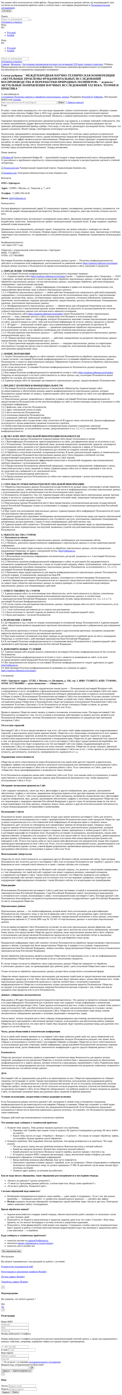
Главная (5, 64)
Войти (61, 102)
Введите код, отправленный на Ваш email (22, 1364)
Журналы (16, 64)
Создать (17, 99)
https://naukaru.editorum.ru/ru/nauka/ (100, 263)
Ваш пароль (7, 1353)
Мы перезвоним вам (11, 1251)
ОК (31, 1368)
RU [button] (3, 27)
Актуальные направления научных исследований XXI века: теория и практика (62, 64)
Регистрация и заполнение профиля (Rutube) (24, 1271)
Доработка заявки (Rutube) (14, 1281)
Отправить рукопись (11, 22)
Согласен (6, 11)
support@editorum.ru (38, 1240)
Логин (4, 1386)
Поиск (4, 16)
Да (2, 1307)
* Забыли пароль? (75, 102)
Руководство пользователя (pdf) (17, 1266)
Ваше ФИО (7, 1321)
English (10, 35)
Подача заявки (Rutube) (13, 1276)
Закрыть (6, 1371)
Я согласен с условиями (16, 1362)
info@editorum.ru (17, 198)
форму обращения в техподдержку (35, 1243)
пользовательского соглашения (44, 1362)
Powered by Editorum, (93, 97)
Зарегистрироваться (22, 1371)
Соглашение (7, 97)
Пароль (5, 1389)
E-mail (4, 1350)
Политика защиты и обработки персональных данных (41, 97)
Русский (11, 32)
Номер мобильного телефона (16, 1333)
